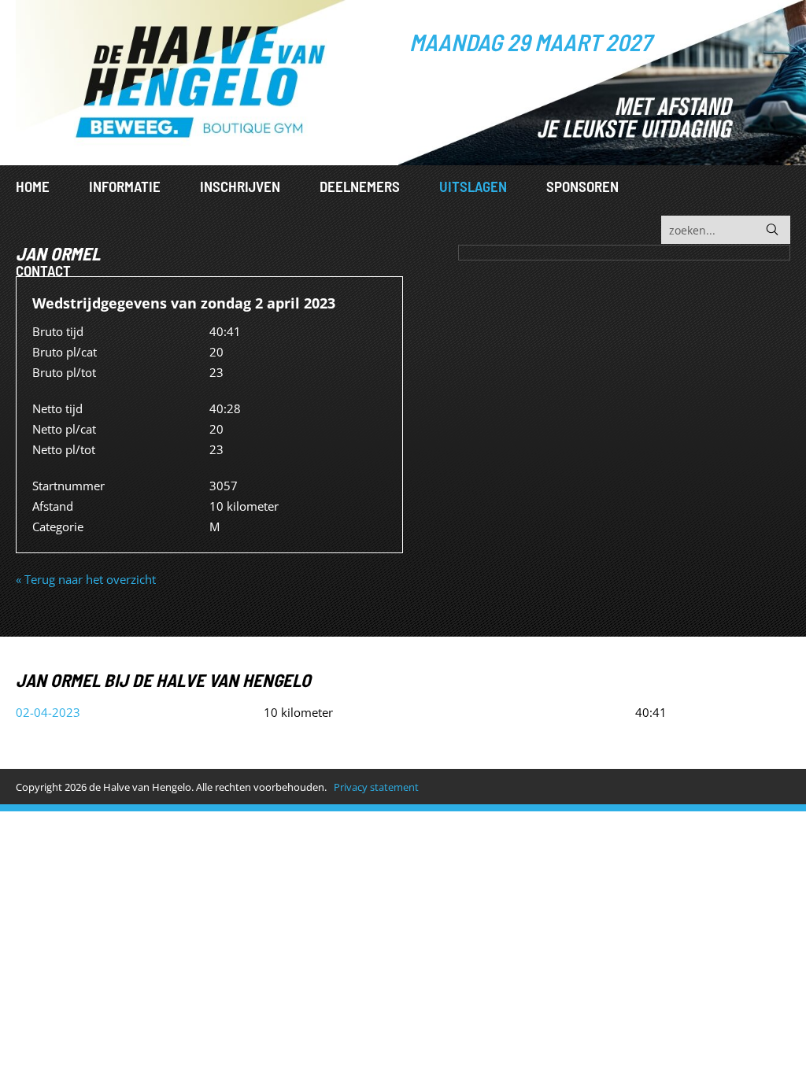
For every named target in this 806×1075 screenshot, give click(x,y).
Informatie (125, 186)
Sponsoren (582, 186)
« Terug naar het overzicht (86, 579)
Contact (43, 270)
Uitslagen (473, 186)
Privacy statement (376, 787)
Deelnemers (360, 186)
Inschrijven (240, 186)
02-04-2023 (48, 712)
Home (33, 186)
